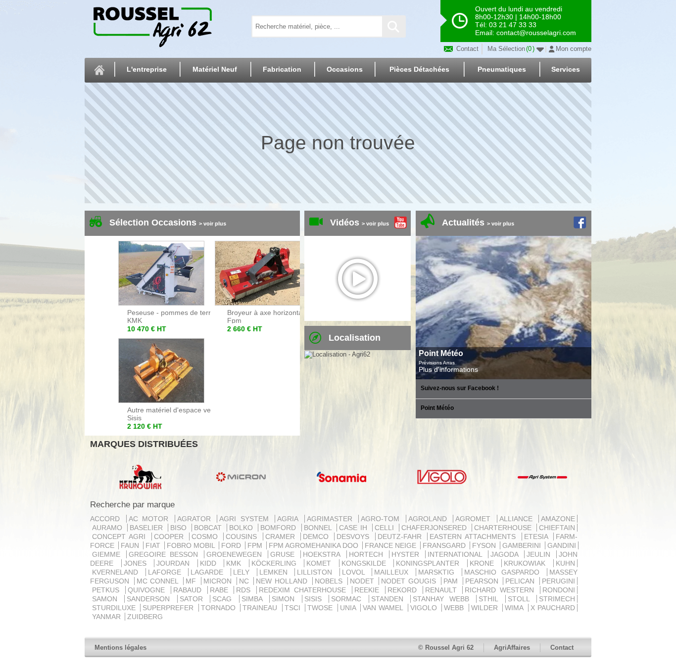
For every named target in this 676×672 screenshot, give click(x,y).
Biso (180, 528)
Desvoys (355, 536)
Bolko (242, 528)
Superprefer (169, 608)
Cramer (281, 536)
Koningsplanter (430, 563)
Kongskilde (366, 563)
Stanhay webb (443, 599)
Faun (131, 545)
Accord (107, 519)
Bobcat (209, 528)
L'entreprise (147, 69)
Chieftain (557, 528)
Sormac (348, 599)
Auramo (108, 528)
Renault (443, 590)
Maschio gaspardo (504, 572)
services (565, 69)
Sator (194, 599)
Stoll (521, 599)
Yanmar (107, 617)
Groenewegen (236, 554)
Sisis (315, 599)
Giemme (108, 554)
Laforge (167, 572)
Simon (285, 599)
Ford (232, 545)
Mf (192, 581)
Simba (254, 599)
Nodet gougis (409, 581)
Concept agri (120, 536)
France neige (391, 545)
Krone (485, 563)
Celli (386, 528)
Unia (349, 608)
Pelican (521, 581)
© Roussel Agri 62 (446, 647)
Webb (455, 608)
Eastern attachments (475, 536)
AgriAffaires (512, 647)
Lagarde (210, 572)
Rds (245, 590)
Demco (317, 536)
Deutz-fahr (401, 536)
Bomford (279, 528)
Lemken (276, 572)
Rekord (404, 590)
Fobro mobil (192, 545)
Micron (219, 581)
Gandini (561, 545)
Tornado (219, 608)
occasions (345, 69)
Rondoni (558, 590)
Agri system (246, 519)
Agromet (475, 519)
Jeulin (540, 554)
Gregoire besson (165, 554)
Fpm (255, 545)
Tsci (294, 608)
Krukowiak (527, 563)
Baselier (148, 528)
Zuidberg (145, 617)
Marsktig (439, 572)
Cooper (170, 536)
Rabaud (189, 590)
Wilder (485, 608)
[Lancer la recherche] (393, 26)
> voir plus (212, 223)
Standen (389, 599)
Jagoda (506, 554)
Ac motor (151, 519)
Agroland (429, 519)
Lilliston (317, 572)
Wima (515, 608)
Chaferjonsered (435, 528)
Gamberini (522, 545)
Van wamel (384, 608)
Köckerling (276, 563)
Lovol (356, 572)
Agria (289, 519)
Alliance (518, 519)
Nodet (363, 581)
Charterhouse (504, 528)
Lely (244, 572)
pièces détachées (419, 69)
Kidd (211, 563)
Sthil (491, 599)
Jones (138, 563)
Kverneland (118, 572)
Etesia (537, 536)
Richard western (501, 590)
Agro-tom (382, 519)
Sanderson (151, 599)
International (457, 554)
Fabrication (282, 69)
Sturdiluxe (115, 608)
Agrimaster (332, 519)
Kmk (236, 563)
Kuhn (565, 563)
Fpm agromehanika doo (314, 545)
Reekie (368, 590)
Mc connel (159, 581)
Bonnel (319, 528)
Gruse (284, 554)
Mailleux (394, 572)
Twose (321, 608)
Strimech (557, 599)
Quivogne (148, 590)
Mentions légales (120, 647)
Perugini (558, 581)
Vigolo (424, 608)
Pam (452, 581)
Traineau (261, 608)
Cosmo (206, 536)
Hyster (407, 554)
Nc (245, 581)
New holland (283, 581)
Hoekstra (323, 554)
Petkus (107, 590)
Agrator (196, 519)
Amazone (558, 519)
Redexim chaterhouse (304, 590)
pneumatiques (502, 69)
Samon (107, 599)
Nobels (330, 581)
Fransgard (445, 545)
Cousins (243, 536)
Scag (224, 599)
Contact (466, 48)
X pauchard (553, 608)
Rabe (221, 590)
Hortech (368, 554)
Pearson (483, 581)
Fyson (485, 545)
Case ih (354, 528)
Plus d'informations (448, 369)
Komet (321, 563)
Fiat (153, 545)
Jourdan (175, 563)
